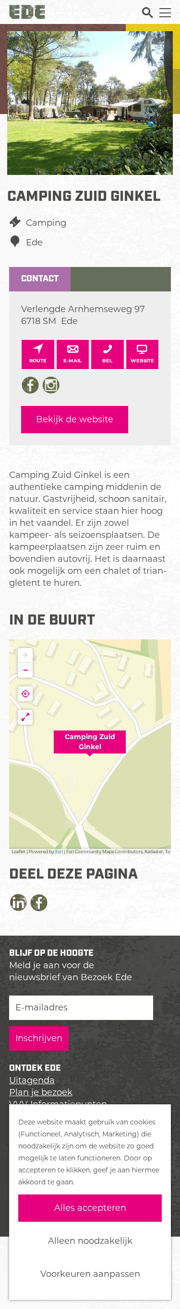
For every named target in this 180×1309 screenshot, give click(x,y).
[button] (90, 747)
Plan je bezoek (40, 1092)
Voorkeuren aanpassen (90, 1274)
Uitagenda (32, 1080)
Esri (59, 851)
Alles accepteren (90, 1208)
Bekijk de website (74, 419)
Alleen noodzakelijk (90, 1241)
